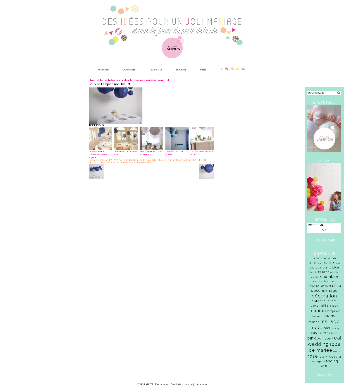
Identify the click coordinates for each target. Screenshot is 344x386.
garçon (315, 305)
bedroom (316, 267)
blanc (327, 267)
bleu (335, 267)
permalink (149, 160)
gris (329, 305)
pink (311, 338)
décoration (324, 296)
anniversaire (321, 262)
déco (336, 285)
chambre (329, 276)
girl (323, 305)
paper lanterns (320, 332)
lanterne (329, 316)
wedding (330, 361)
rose (313, 356)
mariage (330, 321)
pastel (334, 333)
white (324, 365)
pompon (324, 338)
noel (326, 328)
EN (243, 69)
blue (311, 272)
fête (334, 301)
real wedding (324, 341)
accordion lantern (324, 258)
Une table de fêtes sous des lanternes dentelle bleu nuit (129, 80)
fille (327, 301)
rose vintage (327, 356)
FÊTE (203, 69)
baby (337, 263)
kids (335, 305)
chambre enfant (319, 281)
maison (314, 322)
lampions (333, 311)
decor (334, 281)
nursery (335, 328)
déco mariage (324, 290)
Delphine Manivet (319, 286)
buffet (318, 272)
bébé (325, 272)
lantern (316, 316)
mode (315, 327)
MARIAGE (103, 69)
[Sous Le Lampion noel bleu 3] (115, 122)
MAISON (181, 69)
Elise (102, 160)
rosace (336, 351)
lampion (317, 311)
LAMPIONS (129, 69)
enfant (317, 301)
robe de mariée (325, 347)
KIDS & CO (155, 69)
